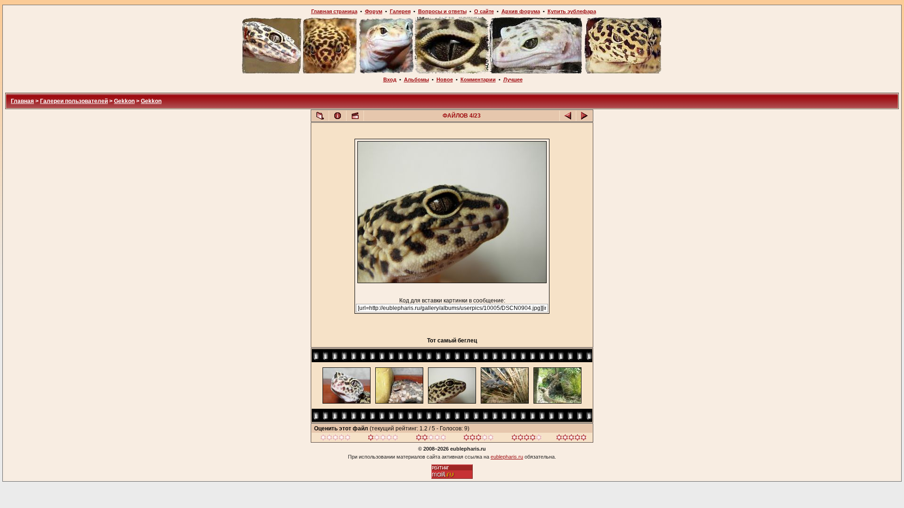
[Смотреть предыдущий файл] (568, 116)
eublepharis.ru (507, 457)
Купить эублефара (572, 11)
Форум (373, 11)
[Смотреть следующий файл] (584, 116)
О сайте (484, 11)
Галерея (400, 11)
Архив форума (520, 11)
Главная (22, 101)
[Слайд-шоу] (355, 116)
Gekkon (124, 101)
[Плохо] (383, 439)
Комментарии (478, 79)
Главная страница (334, 11)
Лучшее (513, 79)
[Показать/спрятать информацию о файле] (337, 116)
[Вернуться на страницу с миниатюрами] (320, 116)
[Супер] (571, 439)
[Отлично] (526, 439)
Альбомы (416, 79)
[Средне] (431, 439)
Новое (444, 79)
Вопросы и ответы (442, 11)
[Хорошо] (478, 439)
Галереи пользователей (74, 101)
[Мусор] (335, 439)
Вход (389, 79)
